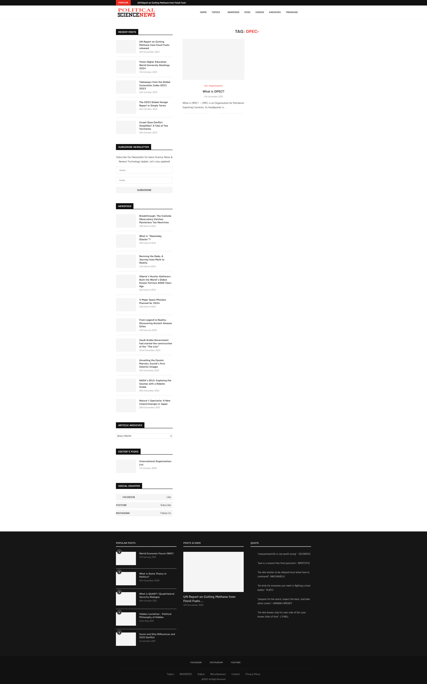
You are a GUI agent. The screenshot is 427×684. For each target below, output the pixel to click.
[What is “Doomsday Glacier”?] (126, 241)
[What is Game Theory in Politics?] (126, 578)
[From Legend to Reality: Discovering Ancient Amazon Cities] (126, 325)
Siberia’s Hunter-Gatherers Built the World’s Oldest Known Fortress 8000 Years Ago (155, 281)
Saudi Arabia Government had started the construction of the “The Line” (155, 343)
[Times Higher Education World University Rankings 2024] (126, 67)
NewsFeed (233, 12)
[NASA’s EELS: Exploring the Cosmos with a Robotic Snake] (126, 385)
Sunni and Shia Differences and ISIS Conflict (157, 635)
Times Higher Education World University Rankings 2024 (154, 65)
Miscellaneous (218, 674)
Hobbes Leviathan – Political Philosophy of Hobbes (155, 615)
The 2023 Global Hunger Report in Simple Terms (153, 104)
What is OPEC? (213, 91)
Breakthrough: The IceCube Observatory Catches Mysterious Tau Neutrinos (155, 219)
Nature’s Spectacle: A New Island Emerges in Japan (154, 402)
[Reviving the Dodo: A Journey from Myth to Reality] (126, 261)
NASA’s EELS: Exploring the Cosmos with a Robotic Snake (155, 384)
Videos (259, 12)
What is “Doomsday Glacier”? (150, 237)
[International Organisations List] (126, 466)
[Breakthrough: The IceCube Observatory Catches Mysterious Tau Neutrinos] (126, 221)
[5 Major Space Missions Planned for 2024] (126, 304)
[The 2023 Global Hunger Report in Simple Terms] (126, 107)
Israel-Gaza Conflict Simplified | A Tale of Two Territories (153, 126)
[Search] (309, 12)
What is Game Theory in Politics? (152, 575)
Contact (236, 674)
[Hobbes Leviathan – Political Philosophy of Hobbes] (126, 619)
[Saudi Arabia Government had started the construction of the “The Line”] (126, 345)
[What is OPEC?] (213, 59)
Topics (216, 12)
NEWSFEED (186, 674)
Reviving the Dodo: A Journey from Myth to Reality (151, 259)
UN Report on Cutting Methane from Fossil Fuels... (209, 598)
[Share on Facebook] (213, 113)
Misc (247, 12)
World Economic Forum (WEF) (156, 553)
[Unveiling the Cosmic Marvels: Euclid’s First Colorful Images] (126, 365)
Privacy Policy (253, 674)
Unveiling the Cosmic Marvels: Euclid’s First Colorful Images (152, 363)
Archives (275, 12)
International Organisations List (155, 463)
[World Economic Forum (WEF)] (126, 558)
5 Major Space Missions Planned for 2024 (152, 301)
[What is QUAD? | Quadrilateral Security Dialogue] (126, 598)
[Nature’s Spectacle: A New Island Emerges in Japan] (126, 405)
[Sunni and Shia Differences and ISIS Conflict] (126, 639)
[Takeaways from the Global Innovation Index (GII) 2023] (126, 87)
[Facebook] (306, 3)
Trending (292, 12)
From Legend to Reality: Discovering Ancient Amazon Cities (155, 323)
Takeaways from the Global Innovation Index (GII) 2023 (154, 85)
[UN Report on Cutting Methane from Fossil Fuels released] (126, 46)
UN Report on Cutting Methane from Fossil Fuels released (166, 3)
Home (203, 12)
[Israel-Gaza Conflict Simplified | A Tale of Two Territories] (126, 127)
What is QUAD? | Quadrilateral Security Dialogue (156, 595)
